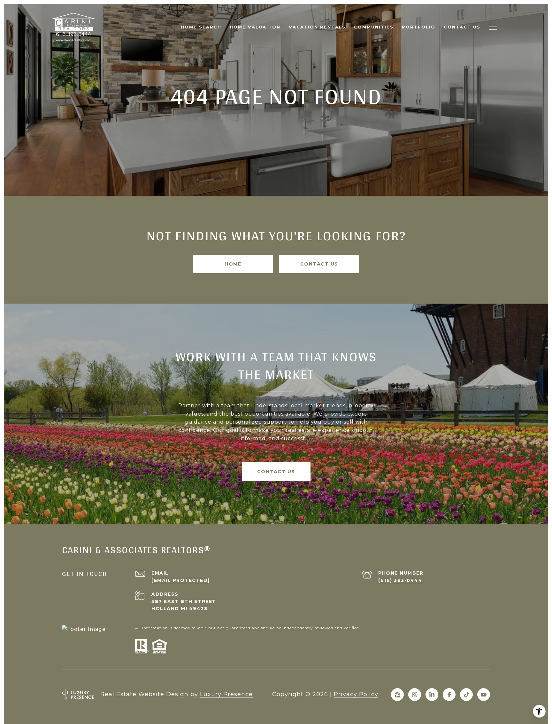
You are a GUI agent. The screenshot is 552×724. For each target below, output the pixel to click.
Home (233, 264)
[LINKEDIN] (431, 694)
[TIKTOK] (466, 694)
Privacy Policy (356, 694)
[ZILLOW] (397, 694)
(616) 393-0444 (400, 580)
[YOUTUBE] (483, 694)
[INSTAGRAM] (414, 694)
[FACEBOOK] (449, 694)
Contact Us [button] (319, 264)
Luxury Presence (226, 694)
